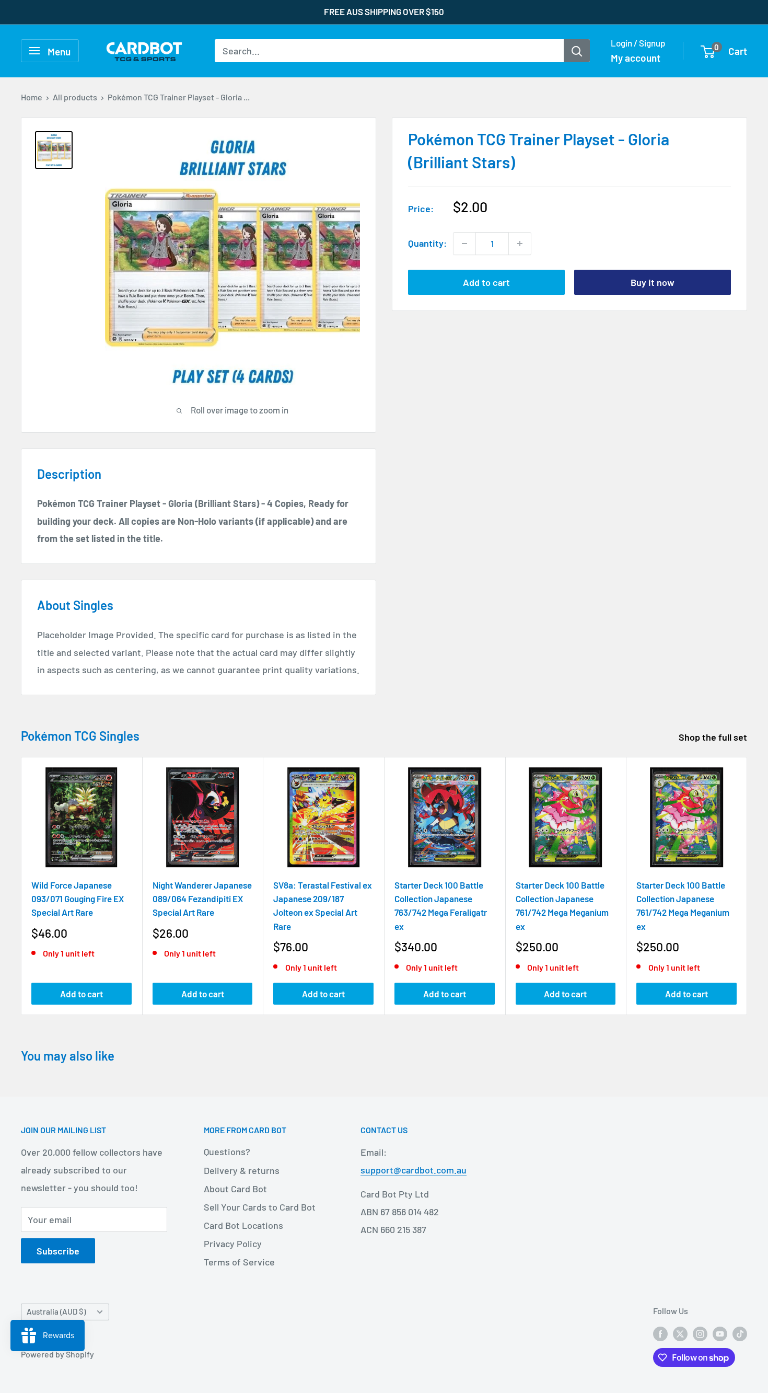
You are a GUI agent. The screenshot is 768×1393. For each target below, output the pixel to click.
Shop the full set (714, 737)
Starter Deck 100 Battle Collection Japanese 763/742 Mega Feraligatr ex (440, 905)
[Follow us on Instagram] (700, 1333)
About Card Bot (235, 1188)
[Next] (747, 886)
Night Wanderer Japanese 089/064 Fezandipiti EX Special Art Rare (202, 898)
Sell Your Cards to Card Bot (260, 1207)
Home (31, 97)
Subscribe (58, 1251)
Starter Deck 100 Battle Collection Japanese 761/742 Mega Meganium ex (562, 905)
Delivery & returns (242, 1170)
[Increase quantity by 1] (520, 244)
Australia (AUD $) (56, 1311)
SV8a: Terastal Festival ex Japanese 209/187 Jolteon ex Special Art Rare (322, 905)
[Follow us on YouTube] (720, 1333)
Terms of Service (239, 1262)
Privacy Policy (233, 1243)
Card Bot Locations (243, 1225)
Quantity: (427, 243)
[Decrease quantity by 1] (464, 244)
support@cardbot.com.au (413, 1170)
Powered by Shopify (57, 1354)
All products (75, 97)
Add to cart (486, 282)
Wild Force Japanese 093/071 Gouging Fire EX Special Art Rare (77, 898)
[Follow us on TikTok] (739, 1333)
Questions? (227, 1151)
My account (635, 58)
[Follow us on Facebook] (660, 1333)
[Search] (577, 50)
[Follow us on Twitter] (680, 1333)
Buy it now (652, 282)
